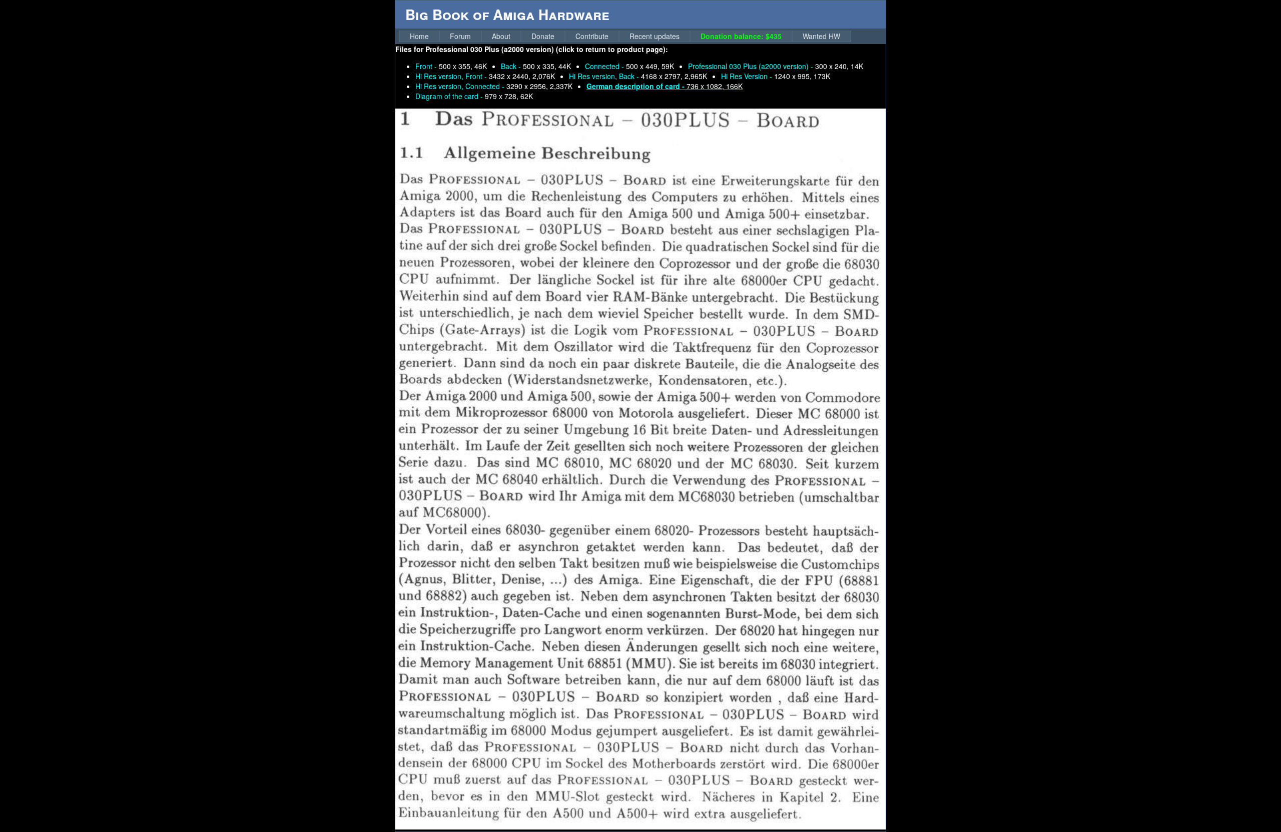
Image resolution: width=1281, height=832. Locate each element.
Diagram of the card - (474, 96)
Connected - (629, 66)
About (501, 36)
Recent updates (654, 36)
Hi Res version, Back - (638, 76)
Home (419, 36)
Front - (451, 66)
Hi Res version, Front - (485, 76)
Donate (542, 36)
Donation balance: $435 (741, 36)
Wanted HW (821, 36)
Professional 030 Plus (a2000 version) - (775, 66)
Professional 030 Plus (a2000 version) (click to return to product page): (546, 49)
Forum (460, 36)
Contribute (591, 36)
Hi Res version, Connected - (493, 86)
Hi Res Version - (775, 76)
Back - (536, 66)
